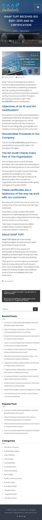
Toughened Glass (10, 494)
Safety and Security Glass (13, 478)
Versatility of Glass (10, 498)
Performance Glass (10, 471)
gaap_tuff (20, 77)
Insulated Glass (9, 463)
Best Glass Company (11, 447)
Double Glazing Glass (11, 451)
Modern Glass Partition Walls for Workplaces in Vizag (22, 390)
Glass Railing (8, 459)
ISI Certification (18, 142)
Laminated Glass (10, 467)
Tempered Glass (10, 490)
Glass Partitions (9, 455)
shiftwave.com (31, 512)
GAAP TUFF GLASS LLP (10, 239)
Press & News (24, 31)
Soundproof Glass (10, 486)
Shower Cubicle (9, 482)
